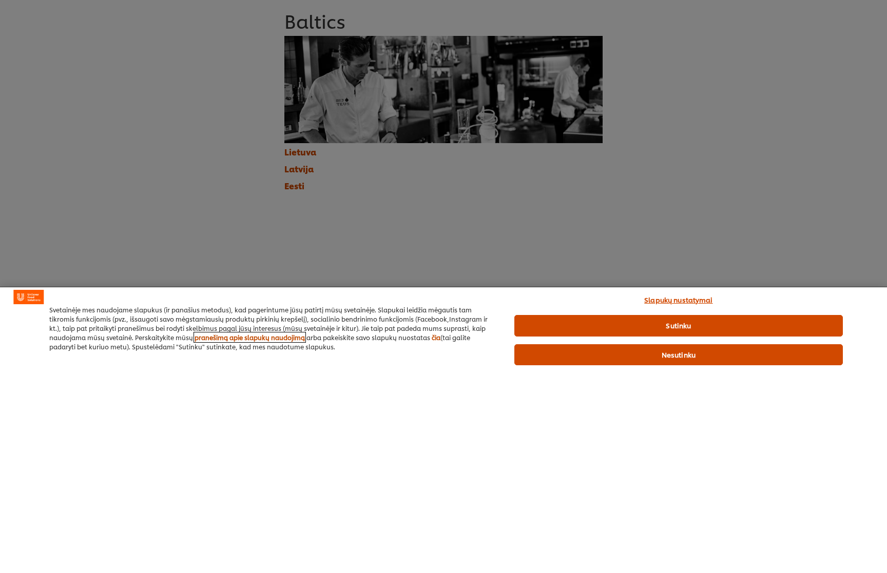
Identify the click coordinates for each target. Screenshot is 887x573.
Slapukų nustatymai (678, 299)
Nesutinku (679, 354)
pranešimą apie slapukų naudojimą (250, 337)
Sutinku (678, 325)
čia (436, 337)
